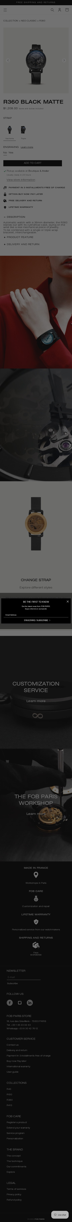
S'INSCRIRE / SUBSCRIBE (36, 620)
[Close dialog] (68, 601)
